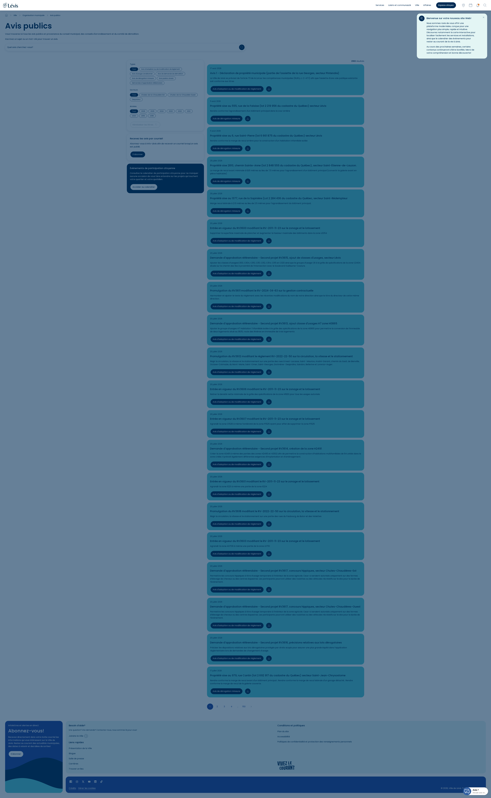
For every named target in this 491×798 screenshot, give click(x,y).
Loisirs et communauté (399, 5)
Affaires (427, 5)
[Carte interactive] (463, 5)
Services (380, 5)
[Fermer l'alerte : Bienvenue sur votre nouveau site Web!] (483, 17)
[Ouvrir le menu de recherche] (485, 5)
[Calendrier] (470, 5)
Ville (417, 5)
